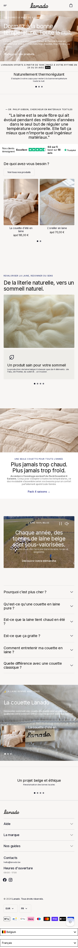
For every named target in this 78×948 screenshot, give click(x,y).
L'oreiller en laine (57, 228)
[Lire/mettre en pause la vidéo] (60, 523)
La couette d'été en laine (21, 230)
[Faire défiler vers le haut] (74, 944)
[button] (8, 5)
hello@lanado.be (12, 862)
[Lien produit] (21, 208)
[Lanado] (39, 5)
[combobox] (39, 932)
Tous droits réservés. (32, 898)
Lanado (16, 898)
